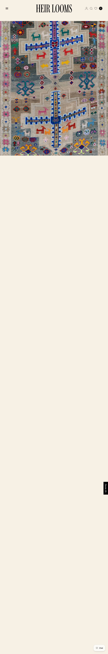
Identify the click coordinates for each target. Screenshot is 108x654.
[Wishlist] (95, 8)
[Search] (91, 8)
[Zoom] (54, 88)
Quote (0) (106, 488)
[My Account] (86, 8)
